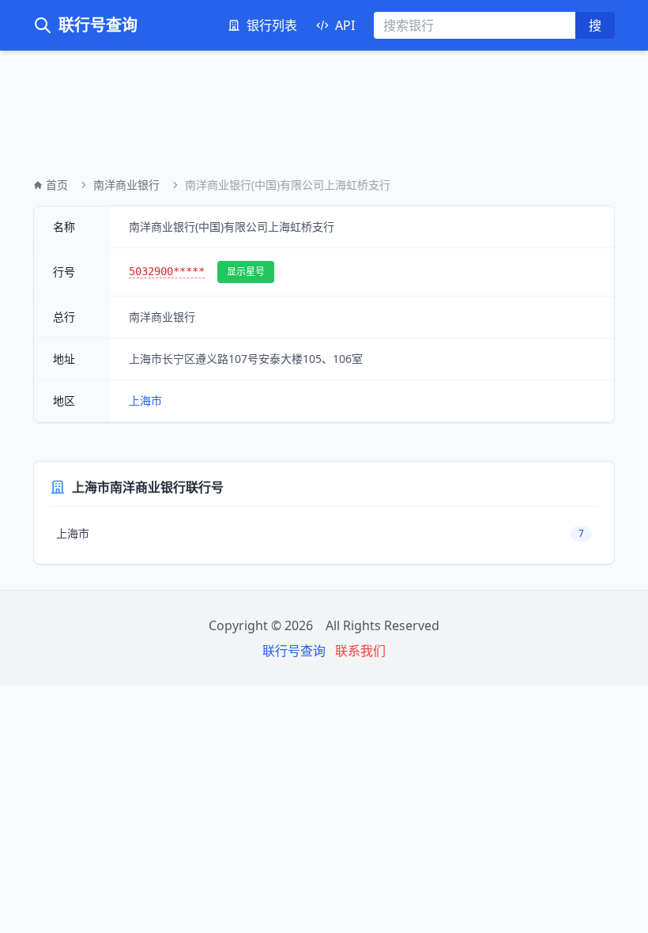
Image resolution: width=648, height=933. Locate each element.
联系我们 (360, 650)
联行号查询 (98, 25)
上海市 (145, 400)
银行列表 (272, 25)
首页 (57, 184)
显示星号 (246, 271)
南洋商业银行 (126, 184)
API (345, 25)
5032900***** (167, 271)
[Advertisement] (324, 101)
